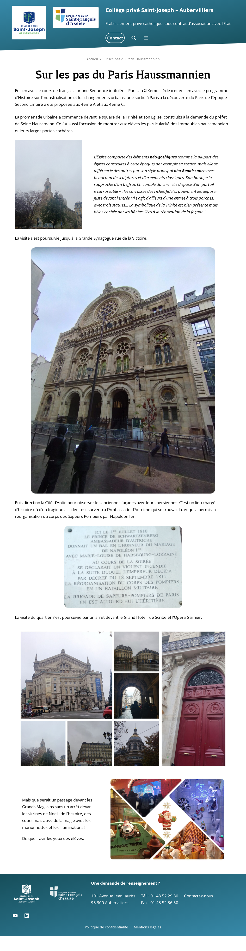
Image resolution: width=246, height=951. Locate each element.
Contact (115, 38)
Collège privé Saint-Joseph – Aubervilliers (159, 9)
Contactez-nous (198, 896)
